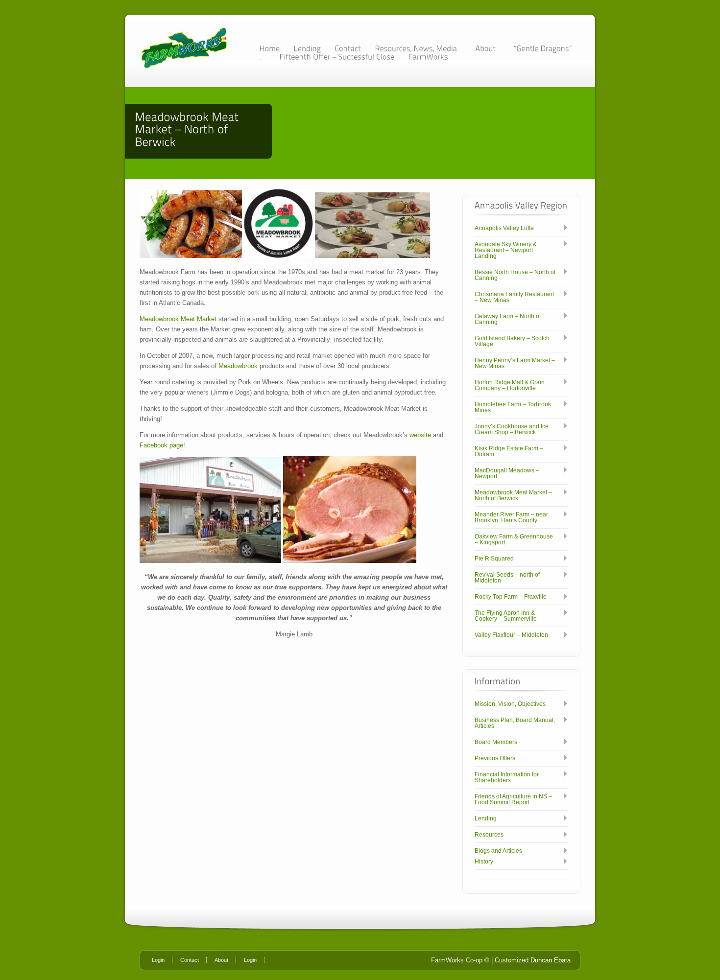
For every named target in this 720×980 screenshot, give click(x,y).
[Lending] (307, 48)
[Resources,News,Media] (418, 48)
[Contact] (348, 48)
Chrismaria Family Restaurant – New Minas (514, 297)
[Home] (269, 48)
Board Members (496, 742)
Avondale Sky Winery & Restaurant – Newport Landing (506, 250)
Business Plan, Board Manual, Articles (515, 723)
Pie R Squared (494, 558)
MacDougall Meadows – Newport (507, 473)
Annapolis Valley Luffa (504, 228)
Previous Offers (495, 758)
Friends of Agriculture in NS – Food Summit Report (513, 799)
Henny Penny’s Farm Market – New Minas (515, 363)
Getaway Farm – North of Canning (508, 319)
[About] (487, 48)
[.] (262, 56)
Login (158, 960)
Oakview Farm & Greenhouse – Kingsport (514, 539)
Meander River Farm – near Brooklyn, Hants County (511, 517)
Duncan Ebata (550, 960)
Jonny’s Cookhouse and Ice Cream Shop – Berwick (512, 429)
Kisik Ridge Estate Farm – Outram (509, 451)
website (420, 435)
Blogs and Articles (498, 851)
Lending (486, 818)
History (484, 861)
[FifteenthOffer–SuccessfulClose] (336, 56)
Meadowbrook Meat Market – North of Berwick (513, 495)
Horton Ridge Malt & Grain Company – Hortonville (510, 385)
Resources (489, 835)
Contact (189, 960)
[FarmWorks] (428, 56)
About (221, 960)
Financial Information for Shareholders (507, 777)
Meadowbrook (238, 366)
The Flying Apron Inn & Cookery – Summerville (506, 616)
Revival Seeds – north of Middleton (507, 577)
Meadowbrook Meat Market (178, 319)
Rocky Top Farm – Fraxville (511, 597)
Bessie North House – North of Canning (515, 275)
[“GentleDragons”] (542, 48)
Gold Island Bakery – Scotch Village (512, 341)
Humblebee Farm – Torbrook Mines (513, 407)
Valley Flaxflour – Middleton (511, 635)
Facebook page (161, 445)
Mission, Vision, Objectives (510, 704)
